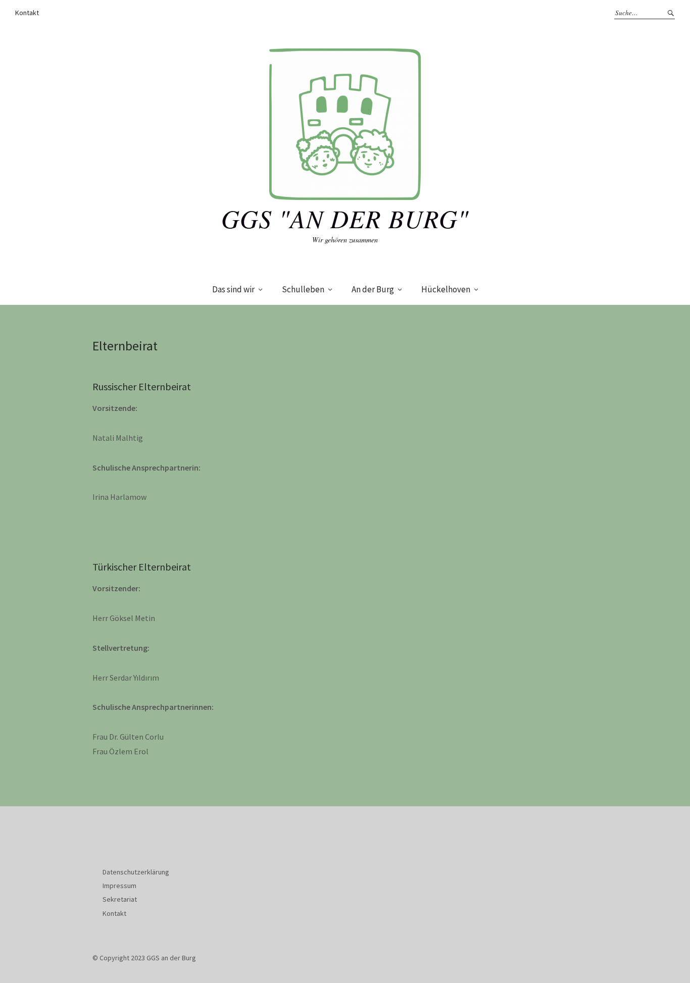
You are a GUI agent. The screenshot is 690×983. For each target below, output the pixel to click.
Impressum (119, 885)
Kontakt (27, 12)
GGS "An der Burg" (345, 218)
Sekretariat (120, 899)
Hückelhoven (445, 289)
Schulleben (303, 289)
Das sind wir (233, 289)
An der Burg (373, 289)
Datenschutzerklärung (136, 871)
